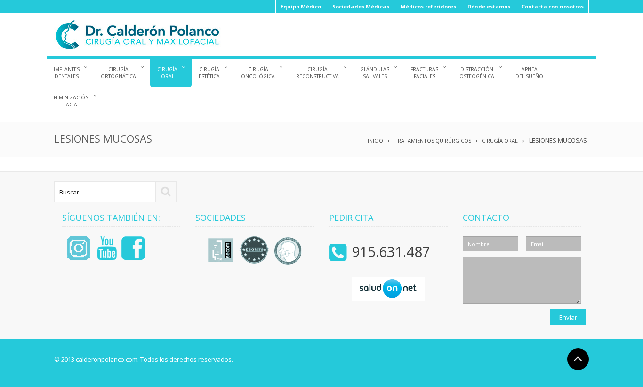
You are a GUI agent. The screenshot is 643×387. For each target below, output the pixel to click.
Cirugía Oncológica (258, 73)
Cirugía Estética (209, 73)
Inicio (375, 140)
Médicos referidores (428, 6)
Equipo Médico (301, 6)
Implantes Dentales (67, 73)
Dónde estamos (488, 6)
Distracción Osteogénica (476, 73)
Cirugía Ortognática (118, 73)
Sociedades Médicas (360, 6)
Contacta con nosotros (553, 6)
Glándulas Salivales (374, 73)
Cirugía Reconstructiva (317, 73)
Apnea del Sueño (529, 73)
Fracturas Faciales (424, 73)
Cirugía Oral (167, 73)
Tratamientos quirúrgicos (432, 140)
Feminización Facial (71, 101)
